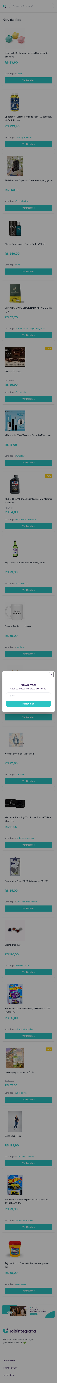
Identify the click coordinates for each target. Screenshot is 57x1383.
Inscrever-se (28, 703)
